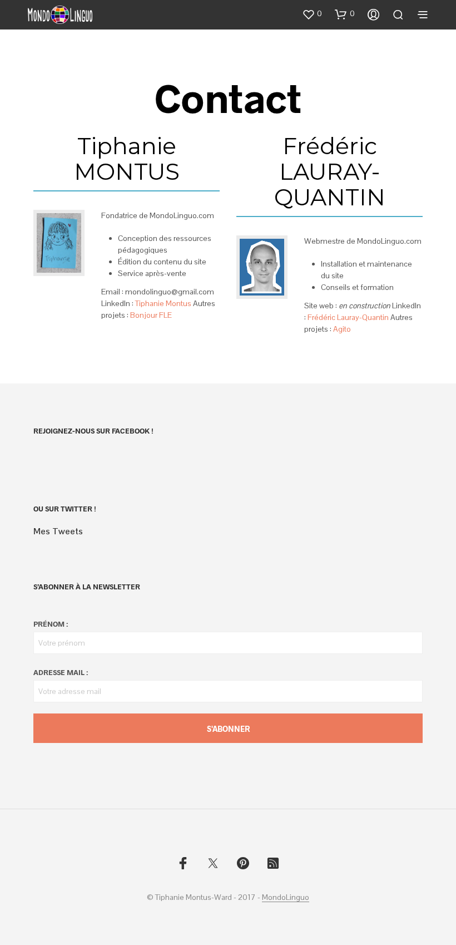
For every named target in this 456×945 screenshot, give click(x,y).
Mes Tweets (58, 531)
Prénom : (50, 623)
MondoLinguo (285, 897)
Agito (342, 329)
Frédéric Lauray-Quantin (348, 317)
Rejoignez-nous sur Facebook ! (93, 430)
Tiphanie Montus (163, 303)
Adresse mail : (60, 672)
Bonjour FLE (151, 315)
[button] (312, 13)
